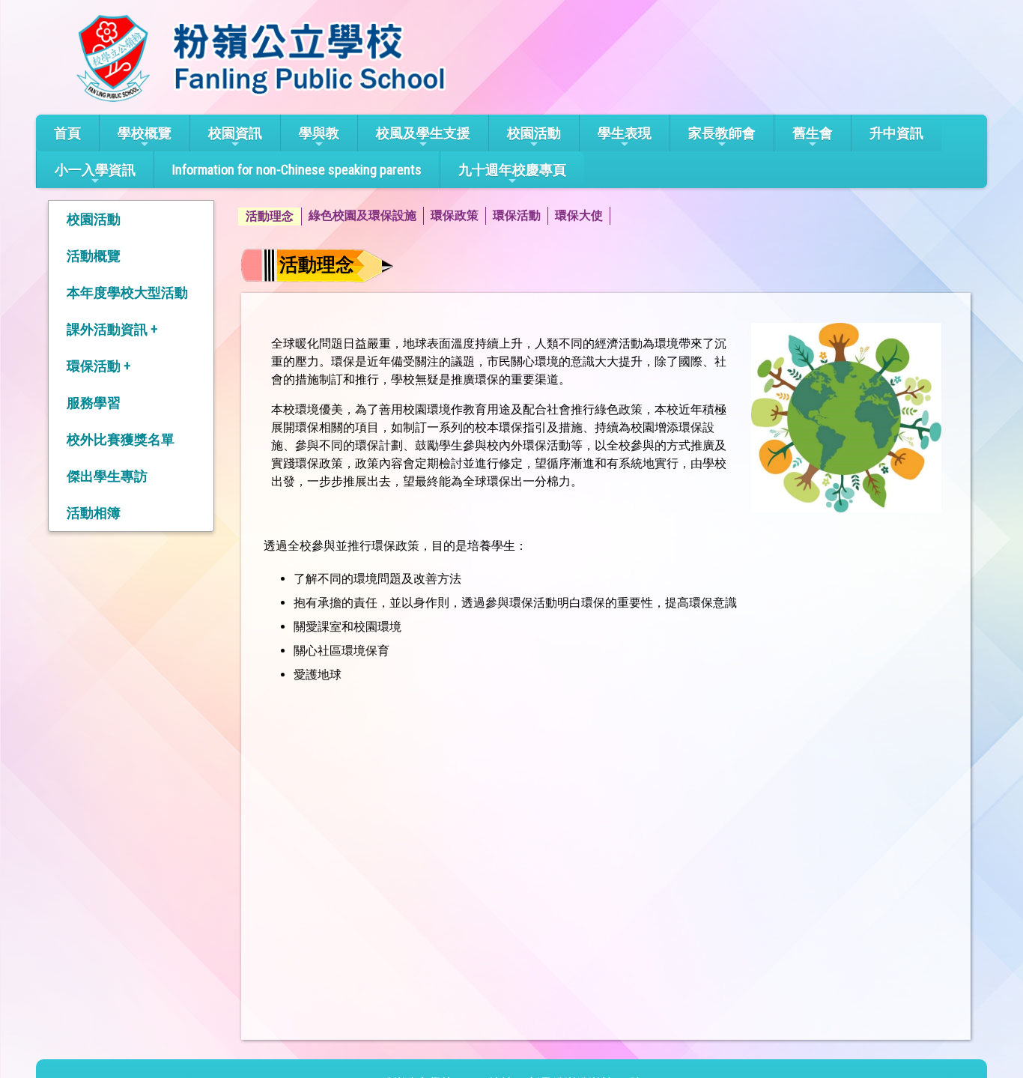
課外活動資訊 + (112, 329)
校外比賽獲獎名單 (120, 439)
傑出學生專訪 (107, 476)
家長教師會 (722, 133)
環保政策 (455, 215)
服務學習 (94, 403)
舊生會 (812, 133)
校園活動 (534, 133)
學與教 (319, 133)
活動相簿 (94, 513)
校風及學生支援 (423, 133)
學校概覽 (144, 133)
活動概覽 (94, 256)
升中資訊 (896, 133)
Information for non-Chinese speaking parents (297, 170)
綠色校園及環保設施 (362, 215)
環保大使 (579, 215)
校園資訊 (235, 133)
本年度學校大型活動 (127, 292)
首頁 (67, 133)
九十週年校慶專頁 (512, 170)
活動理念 (270, 216)
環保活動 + (98, 366)
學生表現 (625, 133)
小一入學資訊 (95, 170)
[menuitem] (270, 216)
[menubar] (424, 216)
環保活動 (517, 215)
